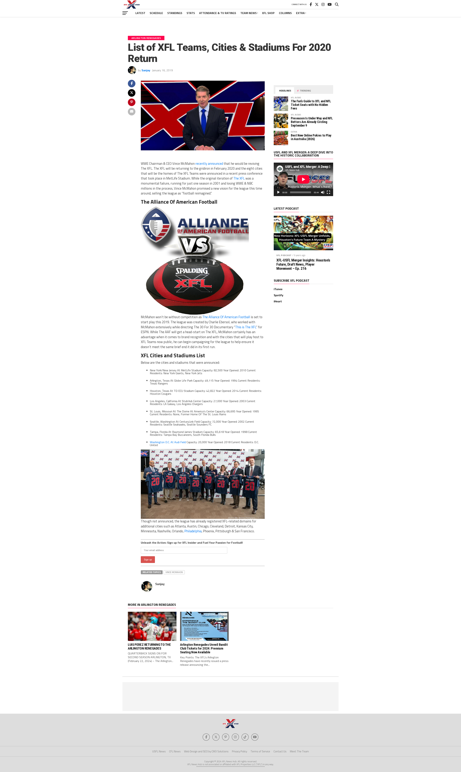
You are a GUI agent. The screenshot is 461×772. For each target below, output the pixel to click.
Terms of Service (260, 751)
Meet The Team (299, 751)
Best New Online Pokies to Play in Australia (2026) (311, 137)
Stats (191, 13)
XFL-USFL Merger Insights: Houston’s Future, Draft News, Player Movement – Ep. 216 (303, 264)
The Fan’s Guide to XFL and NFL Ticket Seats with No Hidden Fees (311, 104)
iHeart (278, 301)
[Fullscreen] (328, 192)
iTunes (278, 289)
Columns (285, 13)
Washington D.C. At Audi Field (168, 442)
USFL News (159, 751)
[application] (303, 179)
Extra (300, 13)
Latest (140, 13)
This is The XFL (245, 327)
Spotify (278, 295)
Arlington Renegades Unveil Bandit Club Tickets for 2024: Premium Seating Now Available (204, 648)
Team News (248, 13)
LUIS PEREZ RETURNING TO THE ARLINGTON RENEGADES (149, 646)
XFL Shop (268, 13)
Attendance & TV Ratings (217, 13)
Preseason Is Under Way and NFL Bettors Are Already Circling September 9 (312, 121)
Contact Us (280, 751)
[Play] (278, 192)
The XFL (239, 178)
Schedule (156, 13)
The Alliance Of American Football (226, 316)
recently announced (209, 163)
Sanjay (146, 70)
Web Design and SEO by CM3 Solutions (206, 751)
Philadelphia (193, 531)
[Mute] (323, 192)
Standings (174, 13)
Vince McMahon (174, 572)
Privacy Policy (239, 751)
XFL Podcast (284, 255)
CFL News (175, 751)
